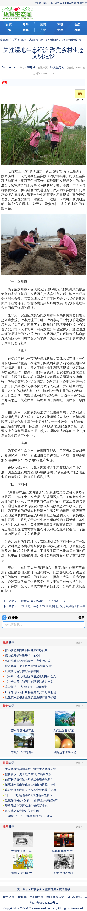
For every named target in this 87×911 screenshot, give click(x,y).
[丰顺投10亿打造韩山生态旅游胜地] (24, 747)
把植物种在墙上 (64, 873)
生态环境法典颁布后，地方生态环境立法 (30, 769)
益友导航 (50, 889)
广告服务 (36, 889)
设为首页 (60, 3)
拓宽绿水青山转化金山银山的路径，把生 (30, 784)
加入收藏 (71, 3)
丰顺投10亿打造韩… (24, 752)
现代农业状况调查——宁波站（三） (43, 601)
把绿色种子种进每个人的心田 (23, 655)
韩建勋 (31, 67)
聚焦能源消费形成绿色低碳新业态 (26, 805)
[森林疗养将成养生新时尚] (24, 725)
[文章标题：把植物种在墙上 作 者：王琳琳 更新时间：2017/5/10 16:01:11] (64, 867)
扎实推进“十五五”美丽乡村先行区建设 (28, 816)
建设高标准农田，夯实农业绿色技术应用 (30, 789)
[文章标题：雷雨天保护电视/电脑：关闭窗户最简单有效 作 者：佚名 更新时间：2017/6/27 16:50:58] (23, 867)
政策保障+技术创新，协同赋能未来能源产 (31, 800)
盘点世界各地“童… (65, 730)
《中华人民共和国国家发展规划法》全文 (30, 676)
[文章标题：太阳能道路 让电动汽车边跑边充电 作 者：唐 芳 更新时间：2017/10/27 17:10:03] (23, 845)
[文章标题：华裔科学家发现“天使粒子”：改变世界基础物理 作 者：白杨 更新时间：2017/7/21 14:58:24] (64, 845)
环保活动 (72, 39)
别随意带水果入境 (65, 752)
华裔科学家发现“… (64, 851)
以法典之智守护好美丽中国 (22, 671)
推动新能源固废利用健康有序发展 (26, 650)
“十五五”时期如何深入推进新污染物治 (28, 795)
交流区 (37, 3)
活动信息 (56, 39)
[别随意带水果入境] (65, 747)
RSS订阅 (48, 3)
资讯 (42, 39)
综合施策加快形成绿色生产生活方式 (27, 660)
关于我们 (22, 889)
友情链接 (64, 889)
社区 (77, 30)
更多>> (79, 642)
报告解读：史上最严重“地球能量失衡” (28, 666)
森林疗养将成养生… (24, 730)
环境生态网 (28, 39)
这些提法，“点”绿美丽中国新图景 (26, 686)
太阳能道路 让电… (23, 851)
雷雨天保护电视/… (23, 873)
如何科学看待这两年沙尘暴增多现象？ (29, 779)
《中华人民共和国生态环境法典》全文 (29, 681)
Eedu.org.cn (9, 67)
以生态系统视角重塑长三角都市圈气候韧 (30, 697)
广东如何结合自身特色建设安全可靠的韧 (30, 692)
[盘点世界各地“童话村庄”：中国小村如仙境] (65, 725)
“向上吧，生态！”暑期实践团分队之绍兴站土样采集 (53, 606)
